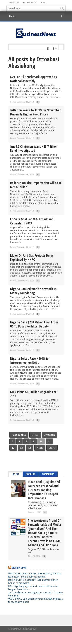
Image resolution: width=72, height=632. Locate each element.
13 (21, 448)
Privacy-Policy (29, 3)
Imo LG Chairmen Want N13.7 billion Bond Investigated (33, 148)
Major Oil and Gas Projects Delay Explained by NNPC (32, 257)
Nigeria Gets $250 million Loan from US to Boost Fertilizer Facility (34, 324)
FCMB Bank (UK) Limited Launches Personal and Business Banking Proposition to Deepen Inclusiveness (44, 490)
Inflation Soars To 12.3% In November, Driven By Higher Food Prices (35, 112)
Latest (15, 474)
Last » (52, 448)
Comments (48, 474)
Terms (43, 3)
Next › (40, 448)
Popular (30, 474)
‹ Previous (49, 435)
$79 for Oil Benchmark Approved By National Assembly (33, 79)
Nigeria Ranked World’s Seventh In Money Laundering (33, 291)
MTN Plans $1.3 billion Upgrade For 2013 (33, 394)
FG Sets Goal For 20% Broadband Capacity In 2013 (31, 221)
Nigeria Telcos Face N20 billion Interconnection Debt (30, 360)
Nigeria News (19, 567)
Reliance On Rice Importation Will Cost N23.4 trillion (35, 185)
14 (29, 448)
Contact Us (14, 3)
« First (35, 435)
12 (13, 448)
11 (49, 441)
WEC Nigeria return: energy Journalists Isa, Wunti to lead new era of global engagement (34, 575)
